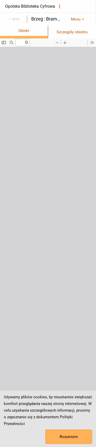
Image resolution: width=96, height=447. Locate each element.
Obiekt (23, 30)
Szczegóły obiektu (72, 32)
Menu (75, 19)
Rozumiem (69, 436)
